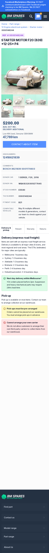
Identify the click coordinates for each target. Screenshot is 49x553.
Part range (9, 536)
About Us (8, 547)
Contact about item (24, 144)
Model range (10, 528)
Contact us (9, 517)
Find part (8, 507)
